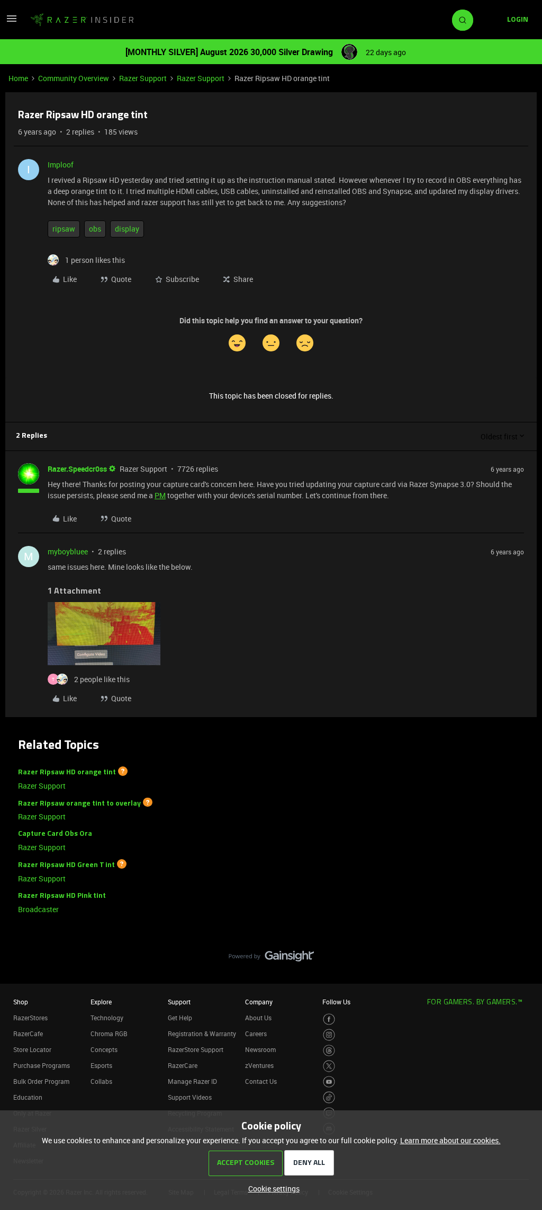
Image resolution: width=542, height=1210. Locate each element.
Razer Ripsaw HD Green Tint (66, 865)
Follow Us (336, 1001)
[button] (11, 22)
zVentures (259, 1065)
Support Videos (190, 1097)
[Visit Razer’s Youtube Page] (329, 1082)
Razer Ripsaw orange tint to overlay (79, 803)
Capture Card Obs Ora (55, 834)
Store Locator (32, 1049)
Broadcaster (38, 909)
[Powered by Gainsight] (271, 959)
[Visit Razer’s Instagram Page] (329, 1034)
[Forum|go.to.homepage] (82, 20)
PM (160, 495)
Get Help (180, 1017)
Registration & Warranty (202, 1033)
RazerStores (30, 1017)
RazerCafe (28, 1033)
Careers (256, 1033)
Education (27, 1097)
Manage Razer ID (192, 1081)
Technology (107, 1017)
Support (179, 1001)
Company (259, 1001)
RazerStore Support (195, 1049)
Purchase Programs (41, 1065)
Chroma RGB (109, 1033)
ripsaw (63, 229)
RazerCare (182, 1065)
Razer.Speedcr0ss (77, 469)
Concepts (104, 1049)
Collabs (101, 1081)
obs (95, 229)
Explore (101, 1001)
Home (18, 78)
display (127, 229)
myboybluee (68, 551)
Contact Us (261, 1081)
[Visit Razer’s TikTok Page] (329, 1097)
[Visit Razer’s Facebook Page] (329, 1019)
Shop (20, 1001)
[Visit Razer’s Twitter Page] (329, 1066)
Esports (101, 1065)
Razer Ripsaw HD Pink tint (62, 896)
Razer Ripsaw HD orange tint (67, 772)
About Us (258, 1017)
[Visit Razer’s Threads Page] (329, 1050)
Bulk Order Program (41, 1081)
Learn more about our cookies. (450, 1140)
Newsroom (260, 1049)
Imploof (61, 165)
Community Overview (73, 78)
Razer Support (143, 78)
